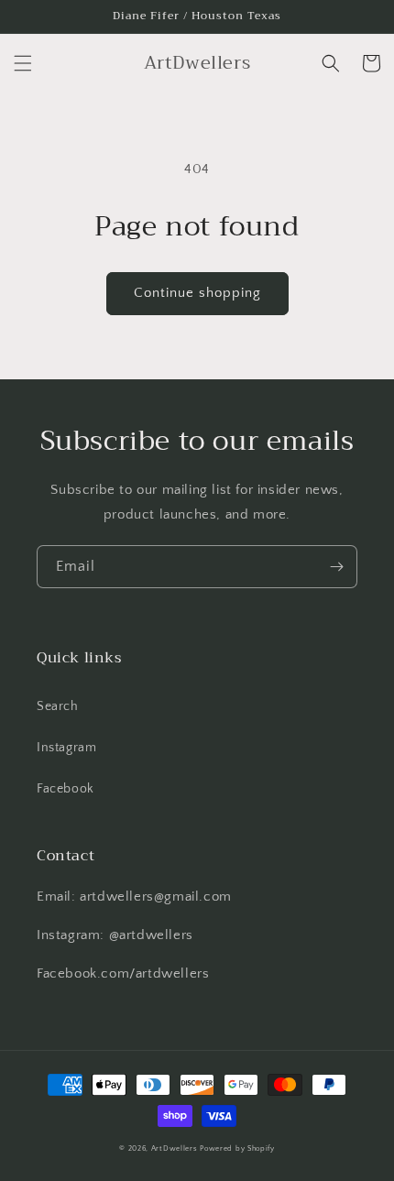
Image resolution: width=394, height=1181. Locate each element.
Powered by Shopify (237, 1148)
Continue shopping (197, 293)
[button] (23, 63)
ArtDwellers (174, 1148)
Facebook (65, 789)
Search (58, 706)
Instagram (66, 747)
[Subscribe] (336, 566)
